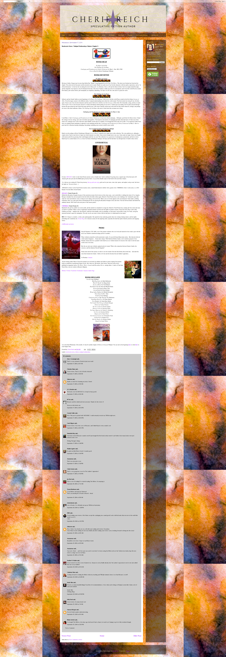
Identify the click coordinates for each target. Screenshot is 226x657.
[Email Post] (84, 349)
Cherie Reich (160, 44)
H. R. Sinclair (70, 389)
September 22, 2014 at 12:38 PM (75, 594)
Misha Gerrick (71, 620)
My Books (111, 35)
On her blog (81, 218)
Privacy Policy (85, 35)
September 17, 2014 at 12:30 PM (75, 407)
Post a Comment (69, 628)
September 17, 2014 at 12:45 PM (75, 428)
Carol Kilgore (70, 423)
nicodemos (116, 651)
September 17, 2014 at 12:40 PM (75, 418)
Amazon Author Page (89, 270)
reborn (77, 352)
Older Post (137, 636)
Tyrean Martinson (71, 489)
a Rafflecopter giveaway (68, 224)
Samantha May (71, 433)
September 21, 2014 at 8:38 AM (75, 543)
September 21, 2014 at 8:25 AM (75, 533)
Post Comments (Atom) (75, 639)
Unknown (69, 379)
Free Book (121, 35)
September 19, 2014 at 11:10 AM (75, 497)
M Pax (69, 399)
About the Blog (73, 35)
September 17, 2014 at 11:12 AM (75, 374)
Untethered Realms (142, 35)
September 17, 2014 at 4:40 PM (75, 453)
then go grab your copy (93, 182)
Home (63, 35)
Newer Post (66, 636)
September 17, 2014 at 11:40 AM (75, 394)
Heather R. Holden (72, 560)
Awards (130, 35)
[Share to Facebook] (93, 349)
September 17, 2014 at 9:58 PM (75, 473)
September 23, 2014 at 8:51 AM (75, 614)
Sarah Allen (70, 582)
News (103, 35)
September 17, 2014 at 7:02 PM (75, 463)
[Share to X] (91, 349)
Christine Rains (71, 369)
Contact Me (154, 35)
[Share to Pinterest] (95, 349)
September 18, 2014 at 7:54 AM (75, 484)
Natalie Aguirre (71, 448)
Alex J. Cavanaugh (72, 359)
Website (64, 270)
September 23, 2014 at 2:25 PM (75, 624)
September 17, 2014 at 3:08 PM (75, 443)
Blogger (128, 651)
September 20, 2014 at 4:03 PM (75, 521)
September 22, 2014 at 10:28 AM (75, 577)
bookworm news (70, 352)
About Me (96, 35)
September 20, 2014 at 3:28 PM (75, 507)
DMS (68, 513)
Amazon (90, 257)
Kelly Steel (70, 599)
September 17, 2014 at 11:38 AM (75, 384)
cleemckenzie (70, 503)
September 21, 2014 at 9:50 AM (75, 555)
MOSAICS (69, 177)
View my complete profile (153, 56)
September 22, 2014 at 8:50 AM (75, 567)
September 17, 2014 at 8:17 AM (75, 363)
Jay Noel (69, 479)
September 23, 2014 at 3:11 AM (75, 604)
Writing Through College (73, 441)
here (130, 345)
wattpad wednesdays (84, 352)
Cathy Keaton (71, 469)
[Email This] (88, 349)
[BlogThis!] (89, 349)
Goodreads (80, 270)
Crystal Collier (71, 413)
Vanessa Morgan (71, 609)
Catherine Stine (71, 572)
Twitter (68, 270)
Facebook (73, 270)
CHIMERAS (65, 206)
